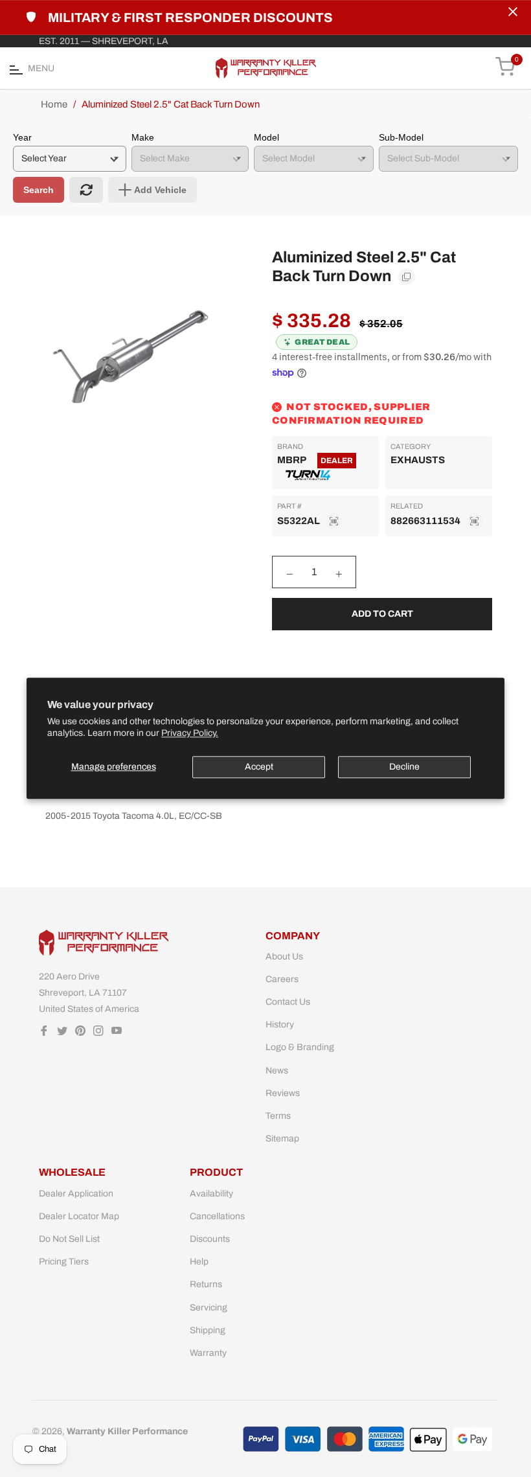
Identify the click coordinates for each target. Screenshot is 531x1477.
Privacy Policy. (189, 733)
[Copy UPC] (474, 521)
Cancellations (217, 1216)
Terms (278, 1116)
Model (266, 137)
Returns (206, 1284)
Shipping (207, 1330)
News (277, 1070)
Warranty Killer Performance (127, 1431)
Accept (259, 767)
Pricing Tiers (64, 1261)
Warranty (208, 1353)
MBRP (291, 460)
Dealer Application (76, 1193)
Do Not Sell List (69, 1239)
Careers (282, 979)
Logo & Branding (300, 1047)
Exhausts (417, 460)
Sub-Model (401, 137)
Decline (404, 767)
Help (199, 1261)
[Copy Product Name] (406, 276)
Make (142, 137)
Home (54, 104)
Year (22, 137)
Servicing (208, 1307)
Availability (211, 1193)
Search (38, 190)
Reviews (283, 1093)
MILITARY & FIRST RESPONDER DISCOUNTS (190, 17)
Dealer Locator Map (79, 1216)
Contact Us (288, 1002)
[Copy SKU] (334, 521)
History (280, 1024)
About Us (284, 956)
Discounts (210, 1239)
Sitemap (282, 1138)
